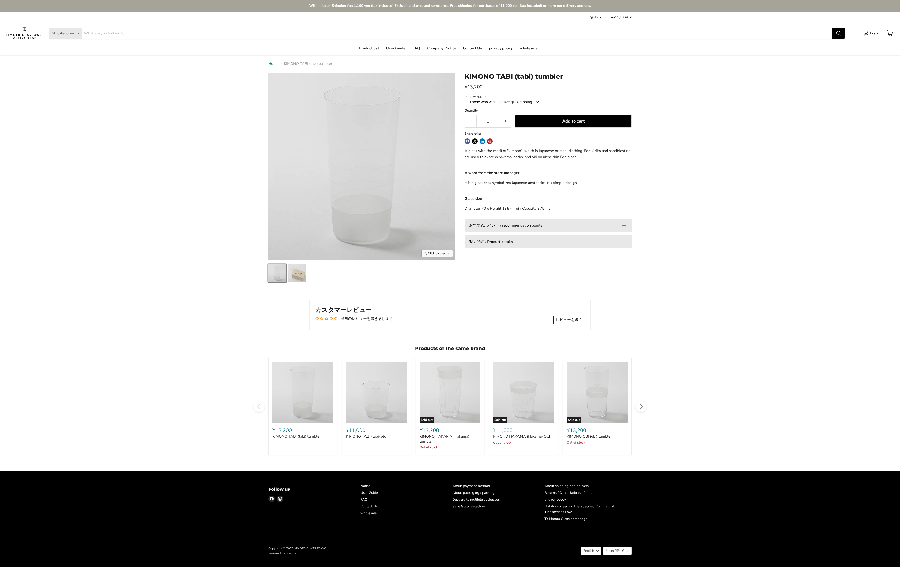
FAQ (416, 48)
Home (273, 64)
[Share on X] (475, 141)
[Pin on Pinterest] (490, 141)
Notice (365, 486)
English (593, 17)
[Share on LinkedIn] (482, 141)
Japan (619, 17)
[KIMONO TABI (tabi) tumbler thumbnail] (297, 273)
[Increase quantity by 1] (505, 121)
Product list (369, 48)
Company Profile (441, 48)
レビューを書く (569, 319)
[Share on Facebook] (467, 141)
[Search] (838, 33)
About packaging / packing (473, 492)
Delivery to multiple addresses (476, 499)
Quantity (471, 110)
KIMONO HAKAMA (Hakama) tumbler (444, 439)
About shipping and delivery (566, 486)
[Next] (641, 406)
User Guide (395, 48)
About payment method (471, 486)
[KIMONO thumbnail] (277, 273)
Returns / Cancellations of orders (569, 492)
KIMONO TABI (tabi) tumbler (296, 436)
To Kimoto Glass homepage (565, 518)
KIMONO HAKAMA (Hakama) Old (521, 436)
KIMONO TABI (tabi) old (366, 436)
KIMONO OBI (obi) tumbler (589, 436)
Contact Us (472, 48)
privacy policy (501, 48)
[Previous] (259, 406)
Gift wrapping (476, 96)
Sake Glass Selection (468, 506)
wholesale (529, 48)
